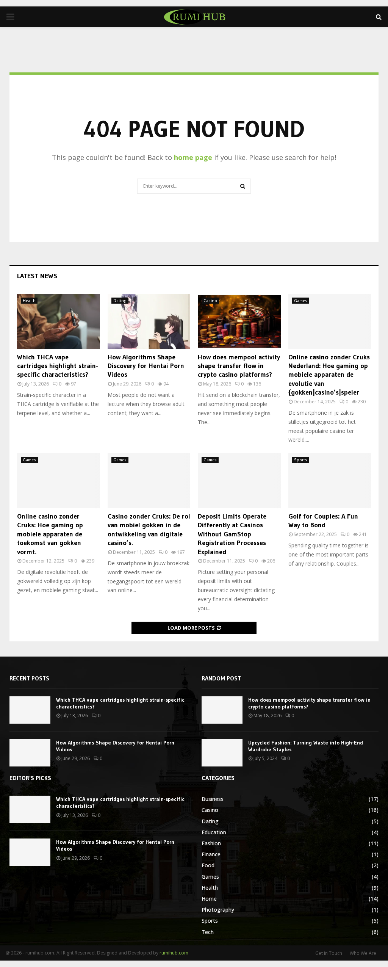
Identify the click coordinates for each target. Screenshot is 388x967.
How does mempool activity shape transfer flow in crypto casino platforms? (239, 366)
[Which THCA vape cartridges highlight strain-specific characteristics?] (58, 321)
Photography (218, 909)
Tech (208, 932)
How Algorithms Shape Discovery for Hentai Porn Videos (146, 366)
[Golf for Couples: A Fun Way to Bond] (329, 480)
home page (193, 157)
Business (213, 798)
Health (29, 300)
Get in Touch (328, 953)
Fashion (211, 843)
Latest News (37, 276)
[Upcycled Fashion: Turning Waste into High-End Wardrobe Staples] (222, 752)
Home (209, 898)
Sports (300, 459)
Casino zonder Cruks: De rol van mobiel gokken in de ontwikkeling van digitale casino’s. (149, 529)
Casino (210, 300)
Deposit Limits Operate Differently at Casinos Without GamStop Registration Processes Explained (232, 534)
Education (214, 832)
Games (300, 300)
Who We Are (363, 953)
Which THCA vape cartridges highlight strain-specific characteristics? (57, 366)
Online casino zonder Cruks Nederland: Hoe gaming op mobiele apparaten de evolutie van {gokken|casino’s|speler (329, 375)
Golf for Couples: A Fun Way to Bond (323, 520)
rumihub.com (174, 953)
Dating (120, 300)
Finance (211, 854)
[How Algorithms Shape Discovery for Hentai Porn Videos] (149, 321)
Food (208, 865)
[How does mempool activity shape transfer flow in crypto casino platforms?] (239, 321)
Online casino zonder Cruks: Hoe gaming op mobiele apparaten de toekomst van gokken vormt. (50, 534)
